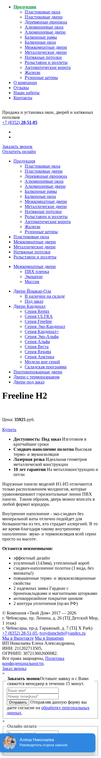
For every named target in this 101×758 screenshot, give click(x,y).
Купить (9, 429)
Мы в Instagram (49, 638)
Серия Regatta (38, 351)
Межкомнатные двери (46, 47)
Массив (32, 281)
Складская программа (45, 366)
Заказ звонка (14, 668)
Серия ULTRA (39, 316)
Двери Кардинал (29, 306)
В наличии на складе (45, 296)
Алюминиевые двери (45, 32)
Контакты (22, 97)
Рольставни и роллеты (46, 62)
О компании (25, 82)
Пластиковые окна (42, 12)
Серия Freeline (38, 321)
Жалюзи (32, 72)
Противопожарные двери (37, 371)
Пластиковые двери (44, 17)
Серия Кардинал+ (42, 331)
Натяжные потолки (43, 57)
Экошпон (34, 276)
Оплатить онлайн (19, 151)
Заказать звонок (17, 146)
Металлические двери (46, 52)
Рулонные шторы (41, 77)
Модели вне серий (42, 361)
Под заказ (34, 301)
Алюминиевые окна (44, 27)
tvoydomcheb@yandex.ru (63, 633)
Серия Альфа (37, 341)
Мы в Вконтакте (18, 638)
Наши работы (26, 92)
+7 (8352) (19, 122)
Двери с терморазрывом (36, 377)
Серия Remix (37, 311)
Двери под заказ (28, 382)
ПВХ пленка (37, 271)
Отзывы (21, 87)
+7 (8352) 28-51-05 (19, 633)
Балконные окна (40, 42)
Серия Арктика (39, 356)
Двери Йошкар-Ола (32, 291)
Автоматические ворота (48, 67)
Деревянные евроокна (46, 22)
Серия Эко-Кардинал (45, 326)
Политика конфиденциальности (33, 661)
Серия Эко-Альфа (42, 336)
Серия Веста (37, 346)
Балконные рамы (41, 37)
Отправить (18, 702)
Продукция (24, 6)
